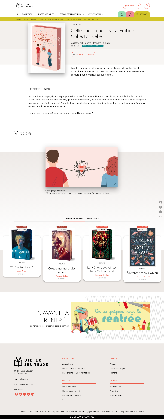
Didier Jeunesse (30, 19)
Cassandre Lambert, (81, 42)
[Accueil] (24, 5)
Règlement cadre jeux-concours (132, 412)
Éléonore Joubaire (101, 42)
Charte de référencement (75, 412)
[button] (132, 6)
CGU (36, 412)
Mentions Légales (26, 412)
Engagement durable (93, 412)
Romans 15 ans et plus (55, 19)
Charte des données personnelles (52, 412)
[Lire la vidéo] (81, 167)
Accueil (18, 19)
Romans (41, 19)
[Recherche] (147, 6)
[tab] (17, 14)
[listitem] (16, 394)
